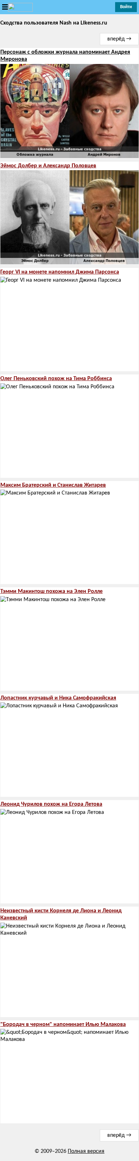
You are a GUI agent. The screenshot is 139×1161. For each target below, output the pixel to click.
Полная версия (86, 1151)
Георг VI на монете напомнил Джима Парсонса (59, 272)
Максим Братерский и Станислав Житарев (53, 485)
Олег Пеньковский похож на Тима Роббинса (56, 379)
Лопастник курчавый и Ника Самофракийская (58, 698)
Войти (126, 7)
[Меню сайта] (16, 7)
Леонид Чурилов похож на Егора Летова (51, 804)
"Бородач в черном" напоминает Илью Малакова (63, 1024)
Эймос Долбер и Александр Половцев (48, 166)
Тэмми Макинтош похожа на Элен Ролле (51, 591)
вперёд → (119, 39)
